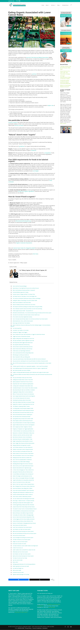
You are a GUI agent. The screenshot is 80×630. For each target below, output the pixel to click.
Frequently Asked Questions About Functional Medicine (65, 82)
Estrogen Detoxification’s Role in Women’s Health (65, 77)
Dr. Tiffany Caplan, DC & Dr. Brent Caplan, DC (33, 270)
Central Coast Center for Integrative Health (24, 248)
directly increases (19, 125)
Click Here (35, 254)
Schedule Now (65, 5)
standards (33, 150)
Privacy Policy (28, 628)
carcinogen (36, 171)
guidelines (21, 146)
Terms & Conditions (37, 628)
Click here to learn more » (21, 612)
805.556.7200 (51, 607)
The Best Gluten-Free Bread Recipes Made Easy (65, 68)
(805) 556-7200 (11, 1)
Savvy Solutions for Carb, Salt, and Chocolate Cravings (65, 72)
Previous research (12, 122)
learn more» (63, 123)
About (47, 5)
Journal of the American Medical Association (37, 57)
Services (53, 5)
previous (34, 74)
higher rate (50, 105)
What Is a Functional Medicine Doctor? (65, 86)
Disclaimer (45, 628)
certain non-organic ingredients (26, 191)
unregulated (47, 153)
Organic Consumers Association (24, 243)
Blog (58, 5)
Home (43, 5)
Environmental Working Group (23, 221)
